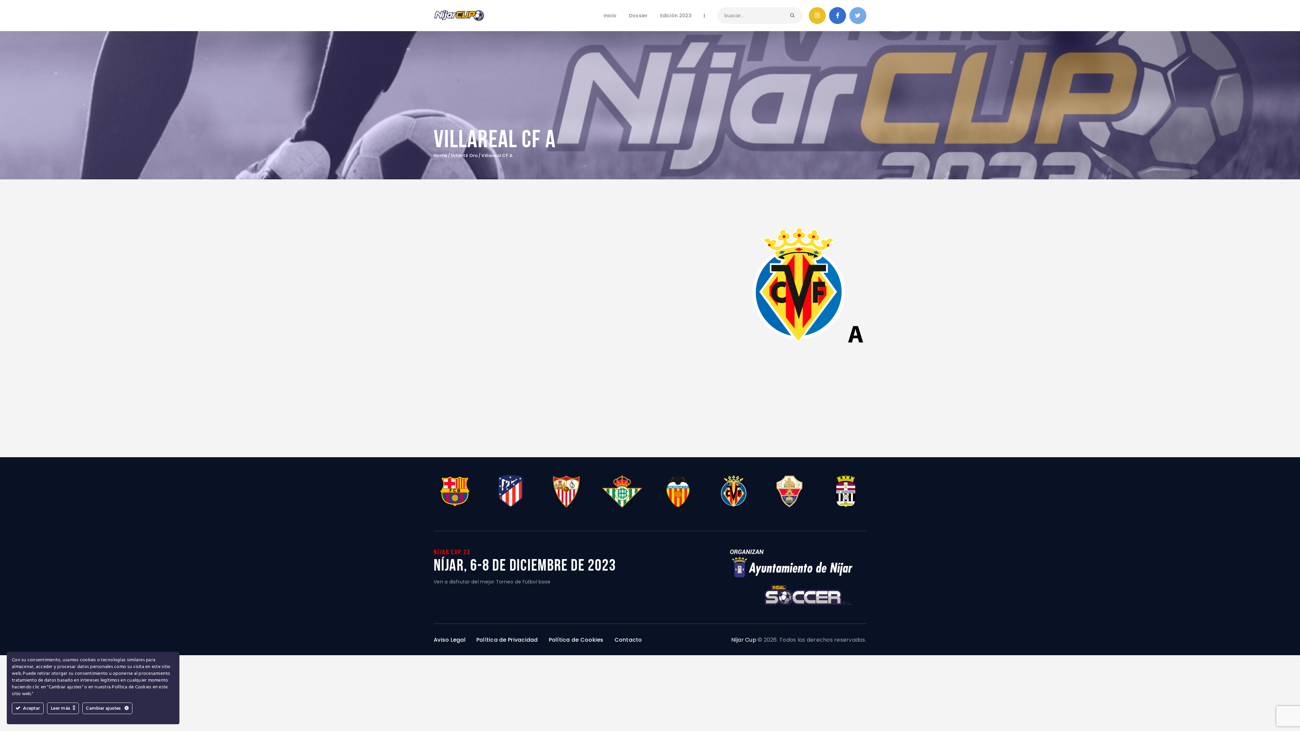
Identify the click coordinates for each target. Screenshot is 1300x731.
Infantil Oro (464, 156)
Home (440, 156)
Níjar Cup (743, 640)
